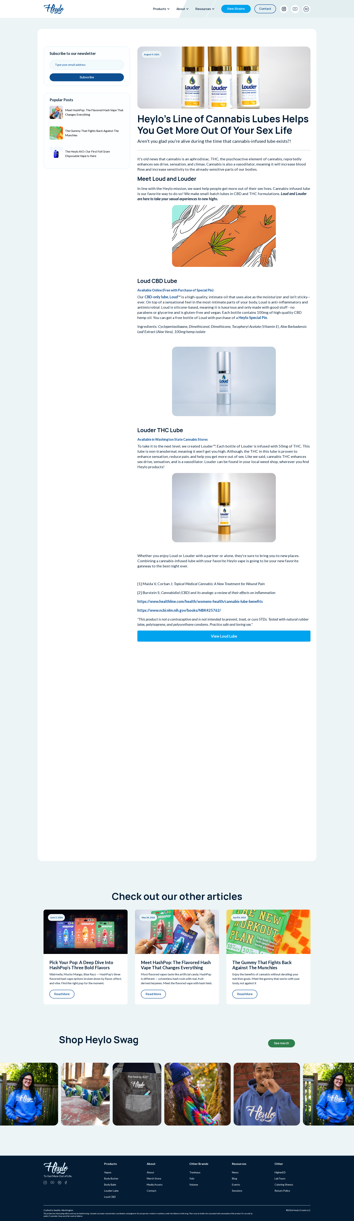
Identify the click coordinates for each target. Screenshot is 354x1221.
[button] (162, 9)
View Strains (236, 9)
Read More (62, 994)
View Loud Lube (224, 636)
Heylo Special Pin (253, 317)
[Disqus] (223, 689)
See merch (281, 1043)
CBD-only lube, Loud (161, 297)
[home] (54, 9)
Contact (265, 9)
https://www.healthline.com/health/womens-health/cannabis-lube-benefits (200, 601)
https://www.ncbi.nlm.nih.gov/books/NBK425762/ (179, 610)
